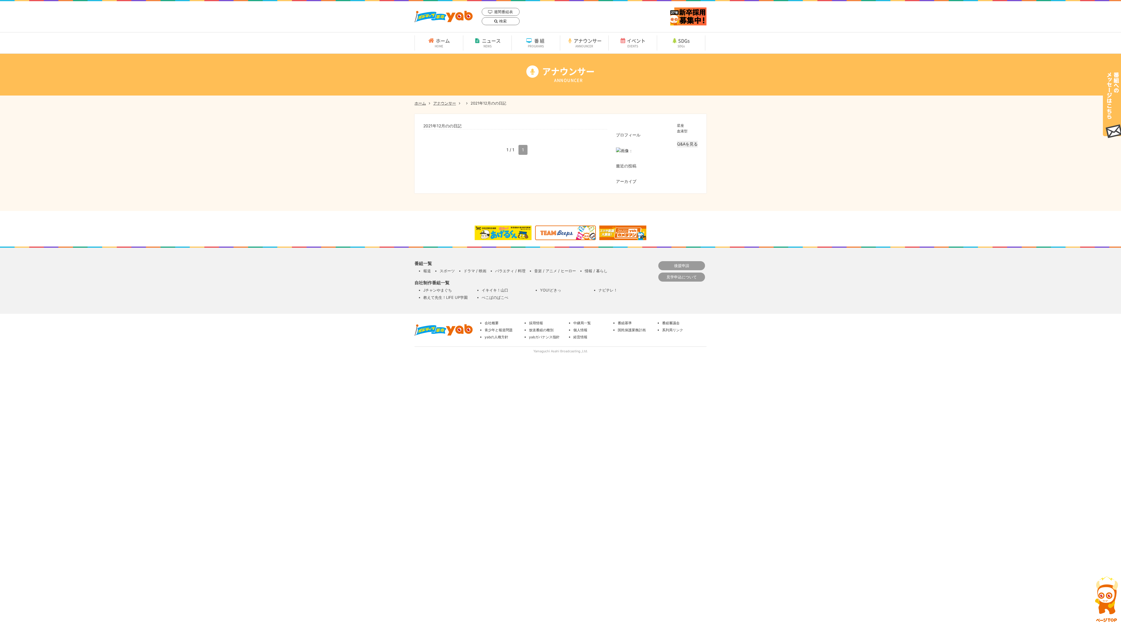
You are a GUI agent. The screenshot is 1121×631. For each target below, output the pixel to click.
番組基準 (625, 323)
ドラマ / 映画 (475, 270)
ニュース (491, 42)
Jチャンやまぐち (437, 290)
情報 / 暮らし (596, 270)
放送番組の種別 (541, 330)
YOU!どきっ (550, 290)
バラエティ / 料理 (510, 270)
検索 (503, 21)
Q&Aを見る (687, 143)
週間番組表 (503, 11)
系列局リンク (672, 330)
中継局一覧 (582, 323)
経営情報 (580, 337)
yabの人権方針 (496, 337)
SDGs (684, 42)
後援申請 (681, 265)
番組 (537, 42)
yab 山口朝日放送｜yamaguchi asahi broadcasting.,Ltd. (444, 16)
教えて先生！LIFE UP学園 (445, 297)
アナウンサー (588, 42)
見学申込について (681, 277)
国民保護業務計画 (632, 330)
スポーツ (447, 270)
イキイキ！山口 (495, 290)
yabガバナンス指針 (544, 337)
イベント (636, 42)
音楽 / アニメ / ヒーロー (555, 270)
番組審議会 (671, 323)
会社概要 (492, 323)
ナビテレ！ (607, 290)
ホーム (442, 42)
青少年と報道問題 (499, 330)
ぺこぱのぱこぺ (495, 297)
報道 (427, 270)
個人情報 (580, 330)
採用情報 (536, 323)
